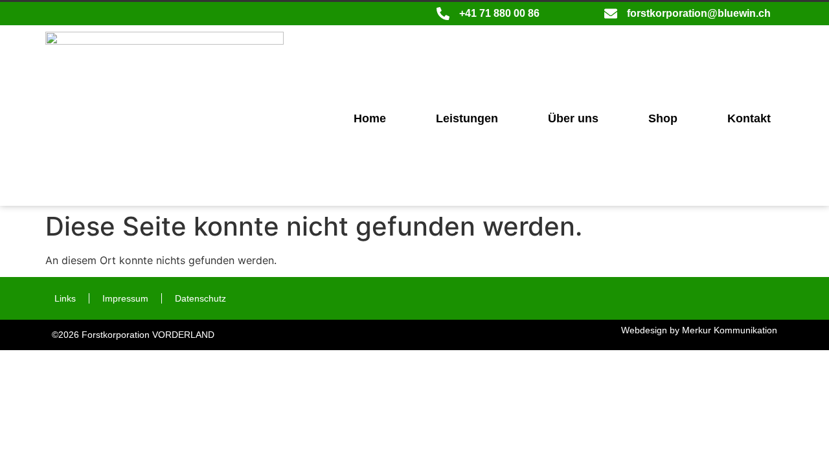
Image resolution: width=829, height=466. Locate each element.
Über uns (573, 118)
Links (65, 298)
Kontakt (749, 118)
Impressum (125, 298)
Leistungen (467, 118)
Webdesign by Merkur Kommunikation (699, 330)
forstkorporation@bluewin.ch (699, 13)
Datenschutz (200, 298)
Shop (662, 118)
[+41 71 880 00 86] (443, 13)
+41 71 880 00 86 (499, 13)
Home (370, 118)
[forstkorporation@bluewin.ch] (610, 13)
